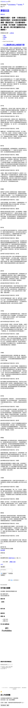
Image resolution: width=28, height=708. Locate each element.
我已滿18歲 (3, 705)
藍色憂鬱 (3, 550)
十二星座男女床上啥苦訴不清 (13, 45)
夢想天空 (5, 10)
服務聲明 (14, 689)
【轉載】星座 (12, 561)
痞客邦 (10, 558)
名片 (4, 39)
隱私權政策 (24, 687)
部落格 (5, 37)
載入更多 (3, 566)
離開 (8, 705)
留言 (13, 558)
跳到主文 (3, 14)
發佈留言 (3, 575)
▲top (2, 564)
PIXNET (6, 687)
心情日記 (12, 33)
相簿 (4, 35)
